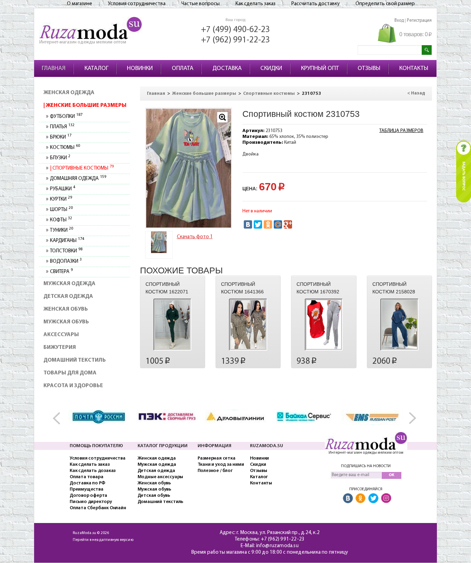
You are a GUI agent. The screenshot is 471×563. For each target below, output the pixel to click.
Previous (60, 418)
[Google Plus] (288, 224)
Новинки (259, 458)
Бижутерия (59, 347)
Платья (62, 127)
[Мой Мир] (278, 224)
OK (391, 475)
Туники (61, 230)
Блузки (60, 158)
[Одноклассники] (268, 224)
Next (411, 418)
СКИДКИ (271, 69)
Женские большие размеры (86, 105)
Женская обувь (65, 309)
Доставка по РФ (87, 483)
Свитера (61, 271)
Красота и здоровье (73, 386)
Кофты (61, 220)
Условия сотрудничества (137, 4)
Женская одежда (68, 92)
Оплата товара (86, 477)
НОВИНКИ (140, 69)
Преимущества (86, 489)
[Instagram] (386, 498)
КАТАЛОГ (96, 69)
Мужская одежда (69, 283)
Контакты (261, 483)
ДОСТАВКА (227, 69)
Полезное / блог (215, 470)
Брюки (60, 137)
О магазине (79, 4)
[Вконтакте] (348, 498)
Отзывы (258, 470)
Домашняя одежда (78, 178)
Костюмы (65, 147)
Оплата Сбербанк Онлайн (98, 508)
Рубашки (62, 189)
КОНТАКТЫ (413, 69)
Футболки (66, 116)
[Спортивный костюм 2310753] (159, 242)
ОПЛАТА (182, 69)
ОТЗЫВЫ (369, 69)
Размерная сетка (217, 458)
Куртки (61, 199)
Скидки (258, 464)
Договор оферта (88, 495)
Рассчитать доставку (315, 4)
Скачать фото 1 (195, 237)
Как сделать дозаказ (93, 470)
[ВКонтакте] (248, 224)
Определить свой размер (385, 4)
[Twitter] (258, 224)
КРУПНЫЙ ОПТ (320, 69)
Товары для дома (70, 373)
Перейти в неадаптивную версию (103, 540)
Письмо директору (91, 501)
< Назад (416, 93)
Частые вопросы (200, 4)
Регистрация (419, 20)
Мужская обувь (66, 322)
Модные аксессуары (160, 477)
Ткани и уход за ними (221, 464)
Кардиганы (67, 240)
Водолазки (65, 261)
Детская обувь (154, 495)
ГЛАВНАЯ (54, 69)
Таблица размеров (401, 130)
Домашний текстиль (74, 360)
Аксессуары (61, 335)
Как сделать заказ (255, 4)
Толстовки (66, 251)
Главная (156, 93)
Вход (399, 20)
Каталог (259, 477)
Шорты (61, 209)
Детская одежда (68, 296)
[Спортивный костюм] (188, 168)
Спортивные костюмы (82, 168)
